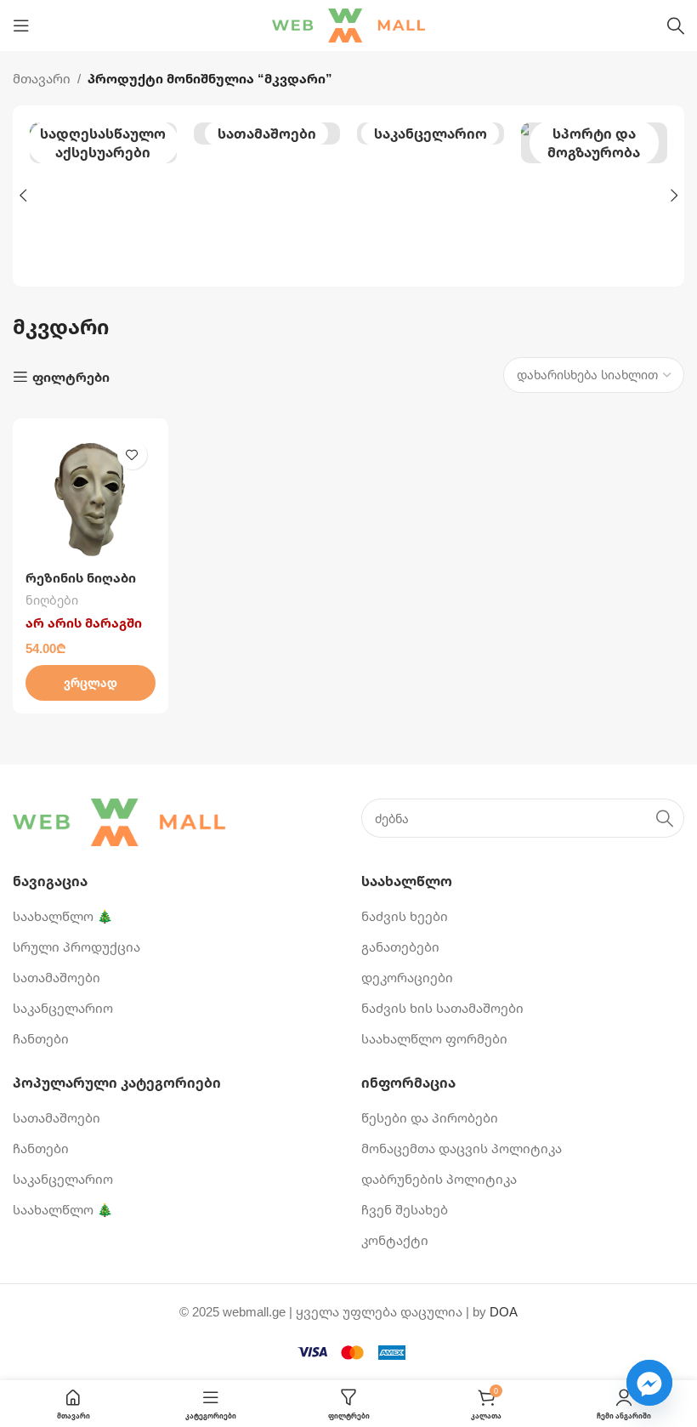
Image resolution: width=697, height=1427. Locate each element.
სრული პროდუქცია (76, 946)
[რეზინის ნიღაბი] (91, 496)
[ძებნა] (676, 26)
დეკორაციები (407, 977)
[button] (23, 196)
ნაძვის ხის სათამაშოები (442, 1007)
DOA (504, 1311)
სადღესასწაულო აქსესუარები (103, 143)
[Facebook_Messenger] (649, 1383)
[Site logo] (348, 23)
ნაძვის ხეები (404, 915)
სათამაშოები (267, 133)
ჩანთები (41, 1038)
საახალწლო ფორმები (434, 1038)
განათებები (400, 946)
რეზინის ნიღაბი (81, 577)
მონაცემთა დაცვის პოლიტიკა (461, 1148)
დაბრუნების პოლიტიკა (439, 1178)
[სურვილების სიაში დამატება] (132, 454)
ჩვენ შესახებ (404, 1209)
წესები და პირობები (429, 1117)
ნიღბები (52, 600)
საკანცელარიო (430, 133)
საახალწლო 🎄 (63, 915)
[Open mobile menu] (21, 26)
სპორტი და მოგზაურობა (593, 143)
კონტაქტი (394, 1239)
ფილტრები (71, 376)
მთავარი (42, 78)
